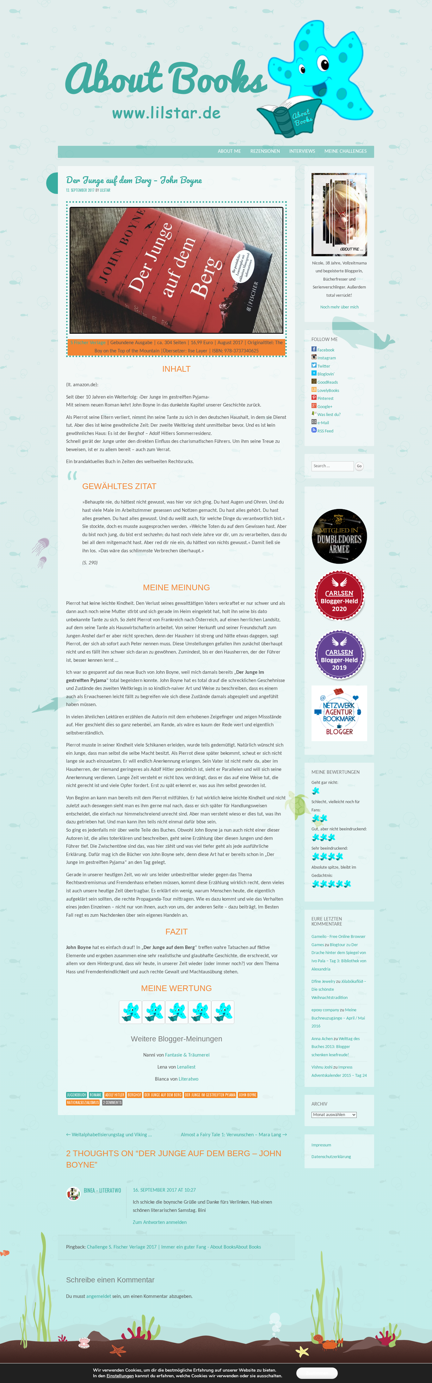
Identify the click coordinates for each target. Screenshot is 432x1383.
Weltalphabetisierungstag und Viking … (109, 1135)
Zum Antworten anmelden (160, 1222)
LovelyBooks (328, 390)
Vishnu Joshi (322, 1067)
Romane (96, 1094)
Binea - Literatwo (102, 1190)
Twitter (323, 366)
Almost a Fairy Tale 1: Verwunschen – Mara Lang (234, 1135)
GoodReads (327, 382)
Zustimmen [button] (317, 1373)
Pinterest (325, 398)
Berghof (134, 1094)
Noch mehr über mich (339, 307)
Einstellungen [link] (120, 1376)
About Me (229, 151)
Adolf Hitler (114, 1094)
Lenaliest (186, 1067)
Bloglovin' (326, 374)
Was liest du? (329, 414)
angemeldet (98, 1296)
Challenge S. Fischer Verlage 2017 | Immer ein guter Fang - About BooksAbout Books (174, 1247)
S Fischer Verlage (88, 342)
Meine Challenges (345, 151)
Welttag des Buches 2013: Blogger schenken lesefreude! (336, 1047)
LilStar (105, 190)
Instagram (326, 358)
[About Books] (216, 141)
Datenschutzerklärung (331, 1157)
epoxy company (325, 1010)
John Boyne (247, 1094)
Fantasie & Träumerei (187, 1055)
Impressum (321, 1145)
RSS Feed (325, 431)
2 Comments (112, 1102)
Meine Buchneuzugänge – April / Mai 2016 (338, 1018)
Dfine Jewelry (323, 981)
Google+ (324, 407)
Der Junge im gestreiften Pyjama (210, 1094)
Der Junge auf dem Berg (163, 1094)
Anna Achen (322, 1039)
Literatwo (188, 1079)
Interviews (302, 151)
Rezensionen (265, 151)
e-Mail (323, 423)
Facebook (325, 350)
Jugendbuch (76, 1094)
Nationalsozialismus (83, 1102)
